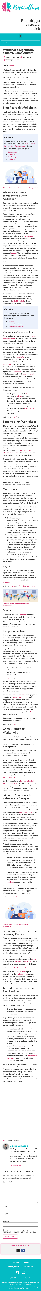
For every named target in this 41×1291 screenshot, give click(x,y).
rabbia (9, 241)
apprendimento (29, 374)
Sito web (6, 1221)
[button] (20, 36)
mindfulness (21, 971)
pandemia (8, 679)
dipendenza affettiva (16, 326)
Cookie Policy (28, 1266)
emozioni (23, 614)
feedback (10, 882)
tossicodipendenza (15, 324)
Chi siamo (15, 1262)
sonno (26, 408)
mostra (11, 65)
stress (34, 959)
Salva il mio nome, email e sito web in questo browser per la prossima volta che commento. (19, 1231)
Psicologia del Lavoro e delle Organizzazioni (19, 144)
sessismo (15, 724)
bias (13, 586)
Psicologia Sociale (12, 59)
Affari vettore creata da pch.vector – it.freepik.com (20, 188)
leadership (17, 697)
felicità (19, 396)
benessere (30, 394)
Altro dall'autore (16, 1165)
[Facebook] (23, 1250)
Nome (5, 1206)
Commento (7, 1182)
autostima (19, 961)
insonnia (32, 408)
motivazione (28, 236)
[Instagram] (18, 1250)
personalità (7, 364)
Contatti (26, 1262)
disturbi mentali (18, 301)
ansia (5, 241)
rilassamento (23, 974)
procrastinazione (26, 968)
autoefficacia (17, 371)
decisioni (33, 712)
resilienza (27, 961)
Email (5, 1214)
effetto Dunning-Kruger (26, 586)
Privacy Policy (13, 1266)
